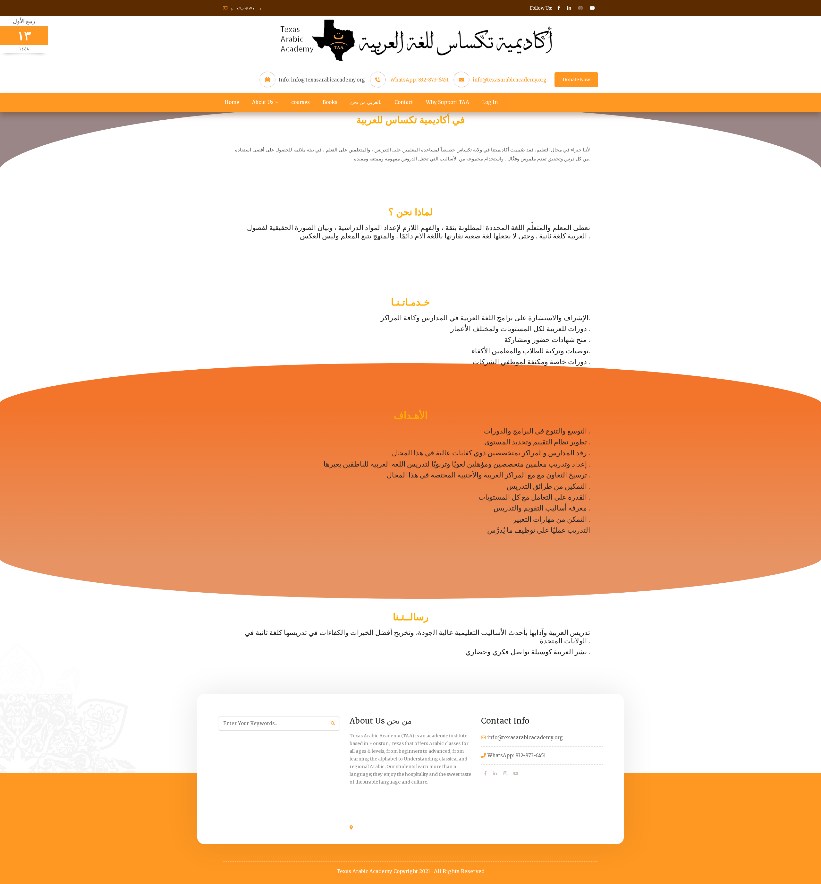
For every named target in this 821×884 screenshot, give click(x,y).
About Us (263, 102)
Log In (490, 102)
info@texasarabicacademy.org (509, 80)
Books (330, 102)
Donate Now (576, 79)
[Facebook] (485, 773)
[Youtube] (515, 773)
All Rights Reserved (459, 871)
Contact (403, 102)
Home (231, 102)
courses (300, 102)
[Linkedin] (495, 773)
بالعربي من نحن (366, 102)
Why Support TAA (447, 102)
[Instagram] (505, 773)
